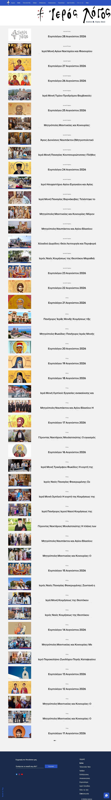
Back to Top (3, 792)
